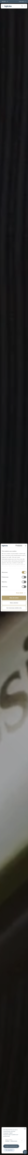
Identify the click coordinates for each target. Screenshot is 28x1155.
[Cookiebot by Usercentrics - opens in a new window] (16, 546)
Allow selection (14, 602)
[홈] (8, 6)
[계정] (25, 6)
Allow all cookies (14, 597)
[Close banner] (25, 545)
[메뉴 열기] (2, 6)
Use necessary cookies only (14, 608)
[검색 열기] (22, 6)
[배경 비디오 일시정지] (25, 10)
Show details (19, 593)
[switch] (24, 577)
